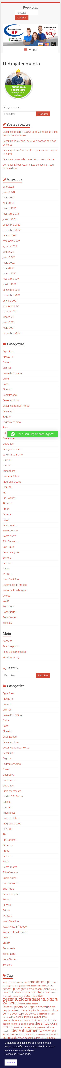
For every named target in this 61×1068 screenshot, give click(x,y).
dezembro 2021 (11, 289)
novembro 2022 (11, 230)
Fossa (6, 427)
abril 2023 (8, 203)
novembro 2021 (11, 295)
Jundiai (6, 460)
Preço (6, 508)
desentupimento (27, 1030)
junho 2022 (9, 257)
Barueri (6, 362)
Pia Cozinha (9, 498)
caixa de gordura (9, 982)
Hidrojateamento (12, 449)
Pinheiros (8, 503)
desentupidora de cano (28, 1004)
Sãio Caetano (10, 530)
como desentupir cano (35, 986)
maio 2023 (9, 197)
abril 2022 (8, 268)
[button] (32, 434)
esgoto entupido (13, 1034)
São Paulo (8, 546)
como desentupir (39, 982)
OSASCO (7, 487)
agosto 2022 (10, 246)
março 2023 (9, 208)
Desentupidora (11, 400)
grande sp (29, 1034)
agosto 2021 (10, 311)
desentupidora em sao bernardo (18, 1024)
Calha (6, 378)
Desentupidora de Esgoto (20, 1007)
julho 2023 (8, 186)
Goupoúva (8, 774)
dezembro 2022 (11, 224)
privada (43, 1038)
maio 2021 (9, 327)
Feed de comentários (14, 651)
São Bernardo (10, 541)
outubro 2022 (10, 235)
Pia (4, 492)
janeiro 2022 (9, 284)
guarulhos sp (40, 1035)
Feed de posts (11, 646)
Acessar (7, 640)
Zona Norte (9, 612)
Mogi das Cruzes (12, 481)
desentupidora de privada (25, 1010)
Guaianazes (9, 438)
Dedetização (10, 394)
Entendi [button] (11, 1062)
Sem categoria (11, 552)
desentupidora (17, 999)
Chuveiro (7, 389)
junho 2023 (9, 192)
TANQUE (7, 574)
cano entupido (21, 982)
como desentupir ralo (36, 992)
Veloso (6, 595)
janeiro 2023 (9, 219)
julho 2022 (8, 251)
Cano (5, 384)
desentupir (49, 1031)
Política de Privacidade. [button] (18, 1054)
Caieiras (7, 367)
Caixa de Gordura (12, 373)
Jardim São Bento (13, 454)
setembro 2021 (11, 306)
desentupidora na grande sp (26, 1027)
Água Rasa (9, 351)
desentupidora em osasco (14, 1020)
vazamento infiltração (15, 584)
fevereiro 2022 (11, 279)
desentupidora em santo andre (41, 1020)
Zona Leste (9, 606)
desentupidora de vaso (25, 1013)
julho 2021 (8, 316)
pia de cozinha (52, 1035)
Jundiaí (6, 465)
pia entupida (10, 1037)
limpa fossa (9, 470)
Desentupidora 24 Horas (16, 405)
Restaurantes (10, 525)
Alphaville (8, 356)
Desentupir (8, 411)
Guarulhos (8, 443)
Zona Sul (7, 622)
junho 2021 (9, 322)
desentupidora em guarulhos (31, 1016)
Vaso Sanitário (11, 579)
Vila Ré (6, 601)
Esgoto (7, 416)
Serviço (7, 557)
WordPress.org (11, 657)
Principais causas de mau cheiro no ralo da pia (28, 159)
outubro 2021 (10, 300)
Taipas (6, 568)
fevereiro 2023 (11, 213)
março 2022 (9, 273)
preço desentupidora (29, 1038)
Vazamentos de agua (14, 590)
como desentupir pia (39, 988)
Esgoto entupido (12, 422)
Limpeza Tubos (11, 476)
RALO (6, 519)
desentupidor (33, 995)
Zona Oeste (9, 617)
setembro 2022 (11, 241)
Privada (7, 514)
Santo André (9, 536)
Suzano (7, 563)
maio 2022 (9, 262)
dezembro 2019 (11, 333)
